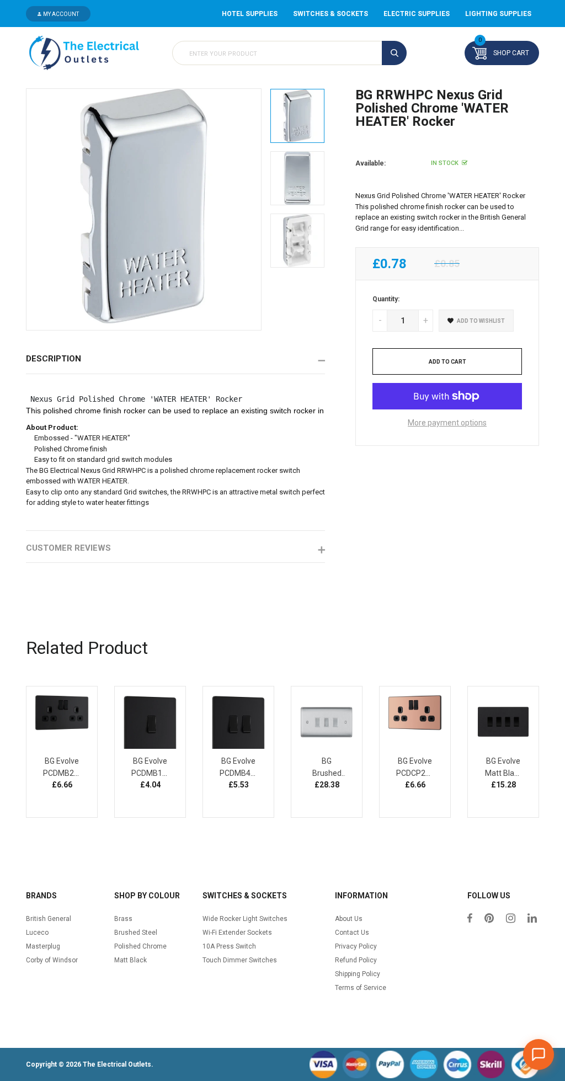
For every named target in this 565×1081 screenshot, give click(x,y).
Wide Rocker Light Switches (244, 919)
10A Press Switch (229, 946)
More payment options (447, 422)
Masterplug (43, 946)
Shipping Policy (357, 974)
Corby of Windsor (52, 960)
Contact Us (352, 932)
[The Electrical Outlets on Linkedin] (532, 919)
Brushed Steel (135, 932)
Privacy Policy (356, 946)
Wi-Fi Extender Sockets (237, 932)
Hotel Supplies (250, 14)
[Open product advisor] (538, 1054)
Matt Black (130, 960)
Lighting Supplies (498, 14)
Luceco (37, 932)
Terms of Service (360, 988)
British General (48, 919)
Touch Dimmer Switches (239, 960)
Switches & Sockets (330, 14)
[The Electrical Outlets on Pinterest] (489, 919)
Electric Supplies (416, 14)
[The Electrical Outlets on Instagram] (510, 919)
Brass (123, 919)
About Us (349, 919)
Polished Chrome (140, 946)
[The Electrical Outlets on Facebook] (469, 919)
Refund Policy (356, 960)
